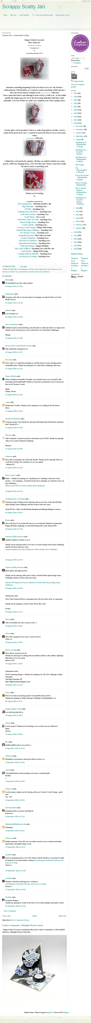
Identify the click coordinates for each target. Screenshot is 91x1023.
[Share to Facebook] (25, 266)
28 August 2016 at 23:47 (14, 560)
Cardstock (30, 269)
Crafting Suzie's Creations (15, 499)
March (78, 221)
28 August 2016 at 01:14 (14, 491)
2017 (76, 120)
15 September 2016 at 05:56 (15, 889)
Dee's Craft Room (11, 324)
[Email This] (20, 266)
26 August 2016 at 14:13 (14, 352)
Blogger (66, 1012)
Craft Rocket (26, 251)
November (80, 129)
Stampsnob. (9, 294)
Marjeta (8, 435)
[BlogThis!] (22, 266)
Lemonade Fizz (24, 272)
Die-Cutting (39, 269)
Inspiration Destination (28, 243)
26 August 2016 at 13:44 (14, 317)
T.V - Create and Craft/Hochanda (42, 15)
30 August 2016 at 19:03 (14, 715)
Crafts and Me (28, 225)
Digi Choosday (28, 206)
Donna (7, 520)
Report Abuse (77, 254)
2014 (76, 235)
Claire (7, 633)
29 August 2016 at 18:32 (14, 642)
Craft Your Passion (27, 214)
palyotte (8, 310)
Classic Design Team (28, 222)
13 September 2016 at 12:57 (15, 847)
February (79, 225)
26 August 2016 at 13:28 (14, 303)
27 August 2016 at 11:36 (14, 369)
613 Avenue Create (27, 233)
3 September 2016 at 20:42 (15, 781)
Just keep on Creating (28, 256)
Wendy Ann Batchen (12, 419)
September (80, 136)
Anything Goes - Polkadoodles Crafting (81, 144)
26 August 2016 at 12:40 (14, 286)
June (78, 211)
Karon (7, 619)
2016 (76, 123)
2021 (76, 107)
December (80, 126)
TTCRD (28, 209)
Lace (60, 269)
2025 (76, 93)
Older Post (62, 916)
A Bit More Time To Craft (27, 219)
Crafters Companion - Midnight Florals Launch (22, 925)
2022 (76, 103)
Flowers (54, 269)
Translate (77, 63)
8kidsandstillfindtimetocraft (15, 824)
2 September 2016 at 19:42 (15, 762)
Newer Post (6, 916)
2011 (75, 245)
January (79, 228)
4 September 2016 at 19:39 (15, 800)
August (78, 139)
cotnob (7, 770)
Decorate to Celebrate (28, 241)
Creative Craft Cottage (26, 227)
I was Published (24, 15)
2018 (76, 117)
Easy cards (47, 269)
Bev (6, 742)
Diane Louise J (10, 475)
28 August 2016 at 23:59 (14, 588)
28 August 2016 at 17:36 (14, 529)
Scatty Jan (38, 272)
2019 (76, 113)
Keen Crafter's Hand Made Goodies (18, 346)
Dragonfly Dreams (26, 235)
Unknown (8, 456)
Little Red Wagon (27, 246)
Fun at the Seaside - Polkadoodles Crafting (82, 177)
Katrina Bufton (11, 808)
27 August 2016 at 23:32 (14, 468)
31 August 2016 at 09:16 (14, 734)
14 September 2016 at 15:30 (15, 871)
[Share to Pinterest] (26, 266)
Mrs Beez (8, 360)
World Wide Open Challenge (27, 230)
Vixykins (8, 897)
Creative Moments (27, 238)
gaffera (50, 1012)
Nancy (7, 692)
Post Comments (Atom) (20, 920)
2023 (76, 100)
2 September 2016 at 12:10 (15, 748)
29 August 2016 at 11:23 (14, 612)
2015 (76, 232)
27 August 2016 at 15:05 (14, 428)
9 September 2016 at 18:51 (15, 831)
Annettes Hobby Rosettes (14, 537)
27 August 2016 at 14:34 (14, 411)
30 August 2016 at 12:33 (14, 685)
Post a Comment (10, 911)
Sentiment (46, 272)
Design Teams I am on (63, 15)
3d (9, 269)
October (79, 133)
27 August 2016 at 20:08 (14, 449)
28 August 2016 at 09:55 (14, 512)
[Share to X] (23, 266)
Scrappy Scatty (78, 81)
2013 (76, 239)
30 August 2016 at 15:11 (14, 701)
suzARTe (8, 855)
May (78, 215)
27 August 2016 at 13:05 (14, 395)
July (77, 208)
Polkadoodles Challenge (34, 45)
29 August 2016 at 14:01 (14, 626)
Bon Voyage (79, 165)
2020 (76, 110)
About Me (13, 15)
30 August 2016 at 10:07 (14, 664)
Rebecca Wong (11, 650)
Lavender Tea (13, 272)
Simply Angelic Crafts (13, 709)
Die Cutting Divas (25, 204)
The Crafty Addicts (22, 248)
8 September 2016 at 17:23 (15, 816)
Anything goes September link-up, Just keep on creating (25, 884)
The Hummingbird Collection (81, 170)
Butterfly (14, 269)
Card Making (22, 269)
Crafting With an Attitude (28, 254)
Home (5, 15)
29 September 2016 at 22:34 (15, 906)
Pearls (32, 272)
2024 (76, 97)
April (78, 218)
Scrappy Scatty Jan (23, 6)
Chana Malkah (10, 376)
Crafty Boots (29, 217)
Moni (7, 280)
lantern (5, 272)
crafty (7, 402)
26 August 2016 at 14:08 (14, 338)
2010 (76, 249)
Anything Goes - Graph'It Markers (81, 152)
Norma (7, 723)
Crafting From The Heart (28, 212)
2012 (76, 242)
